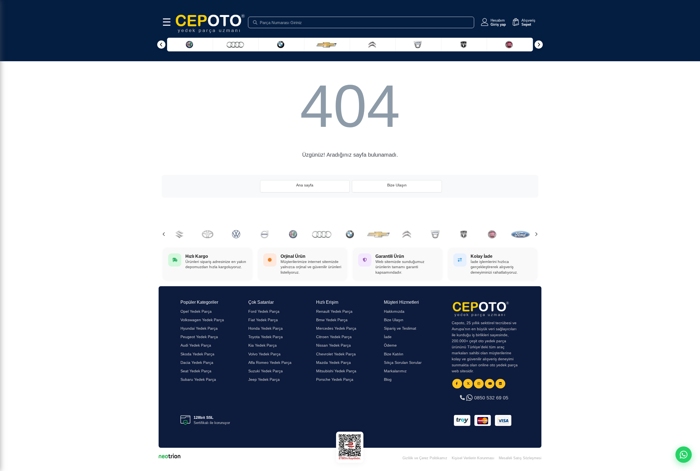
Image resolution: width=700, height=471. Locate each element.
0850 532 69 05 (490, 397)
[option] (293, 234)
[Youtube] (490, 384)
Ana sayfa (304, 185)
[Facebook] (457, 384)
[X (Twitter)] (468, 384)
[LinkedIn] (500, 384)
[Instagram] (479, 384)
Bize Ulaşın (397, 185)
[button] (492, 22)
